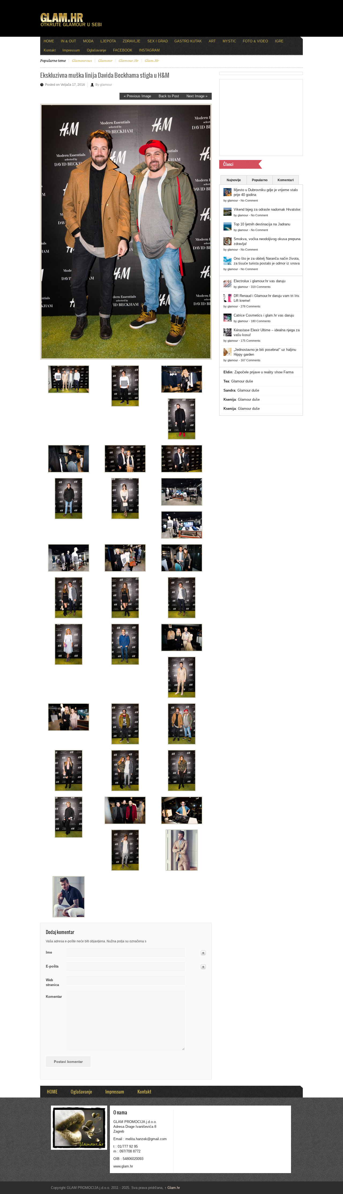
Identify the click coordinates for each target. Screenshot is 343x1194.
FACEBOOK (122, 50)
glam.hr (152, 61)
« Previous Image (137, 96)
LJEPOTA (108, 41)
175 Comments (250, 340)
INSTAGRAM (149, 50)
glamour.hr (129, 61)
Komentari (286, 180)
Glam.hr (172, 1188)
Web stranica (52, 982)
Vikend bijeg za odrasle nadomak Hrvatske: (267, 209)
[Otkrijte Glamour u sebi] (71, 26)
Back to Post (169, 96)
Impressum (71, 50)
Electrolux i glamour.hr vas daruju (259, 281)
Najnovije (234, 180)
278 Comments (250, 306)
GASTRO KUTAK (188, 41)
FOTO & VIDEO (255, 41)
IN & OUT (68, 41)
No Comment (249, 200)
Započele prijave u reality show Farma (263, 372)
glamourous (82, 61)
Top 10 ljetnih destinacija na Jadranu (262, 224)
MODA (88, 41)
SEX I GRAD (157, 41)
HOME (49, 41)
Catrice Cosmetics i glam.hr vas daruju (264, 315)
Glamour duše (242, 381)
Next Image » (197, 96)
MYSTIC (229, 41)
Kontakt (50, 50)
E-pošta (52, 966)
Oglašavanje (96, 50)
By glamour (103, 85)
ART (212, 41)
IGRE (279, 41)
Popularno (259, 180)
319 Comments (261, 286)
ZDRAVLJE (131, 41)
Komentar (54, 997)
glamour (105, 61)
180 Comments (261, 321)
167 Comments (250, 360)
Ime (49, 952)
